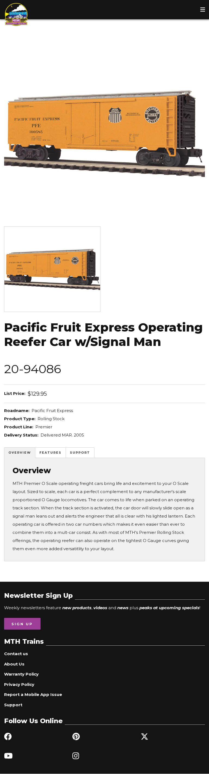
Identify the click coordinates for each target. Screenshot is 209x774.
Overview (19, 452)
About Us (14, 664)
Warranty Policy (21, 674)
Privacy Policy (19, 684)
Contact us (16, 653)
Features (50, 452)
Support (80, 452)
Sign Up (22, 624)
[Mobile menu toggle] (202, 9)
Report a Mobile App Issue (33, 694)
